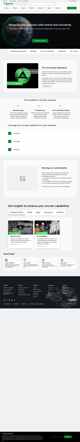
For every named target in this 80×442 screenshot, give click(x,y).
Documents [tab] (48, 212)
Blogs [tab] (38, 212)
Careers (34, 306)
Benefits (33, 51)
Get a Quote (20, 309)
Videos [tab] (29, 212)
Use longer (16, 141)
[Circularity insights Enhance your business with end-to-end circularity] (40, 41)
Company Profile (36, 307)
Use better (16, 133)
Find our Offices (21, 311)
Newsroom (35, 313)
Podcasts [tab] (60, 212)
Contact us (62, 51)
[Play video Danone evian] (20, 227)
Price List (50, 314)
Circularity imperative (18, 51)
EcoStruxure (50, 306)
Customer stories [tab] (16, 212)
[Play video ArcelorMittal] (47, 227)
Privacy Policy (34, 286)
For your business (47, 51)
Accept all (68, 436)
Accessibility (35, 311)
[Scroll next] (79, 51)
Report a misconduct (37, 309)
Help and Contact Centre (23, 306)
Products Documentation (9, 306)
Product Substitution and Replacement (9, 312)
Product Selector (7, 309)
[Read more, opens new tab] (47, 86)
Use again (16, 149)
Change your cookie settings (57, 436)
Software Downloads (8, 307)
